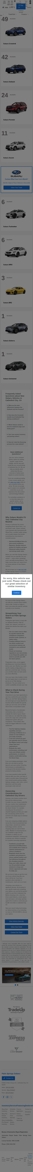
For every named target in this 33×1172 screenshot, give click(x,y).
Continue (17, 593)
